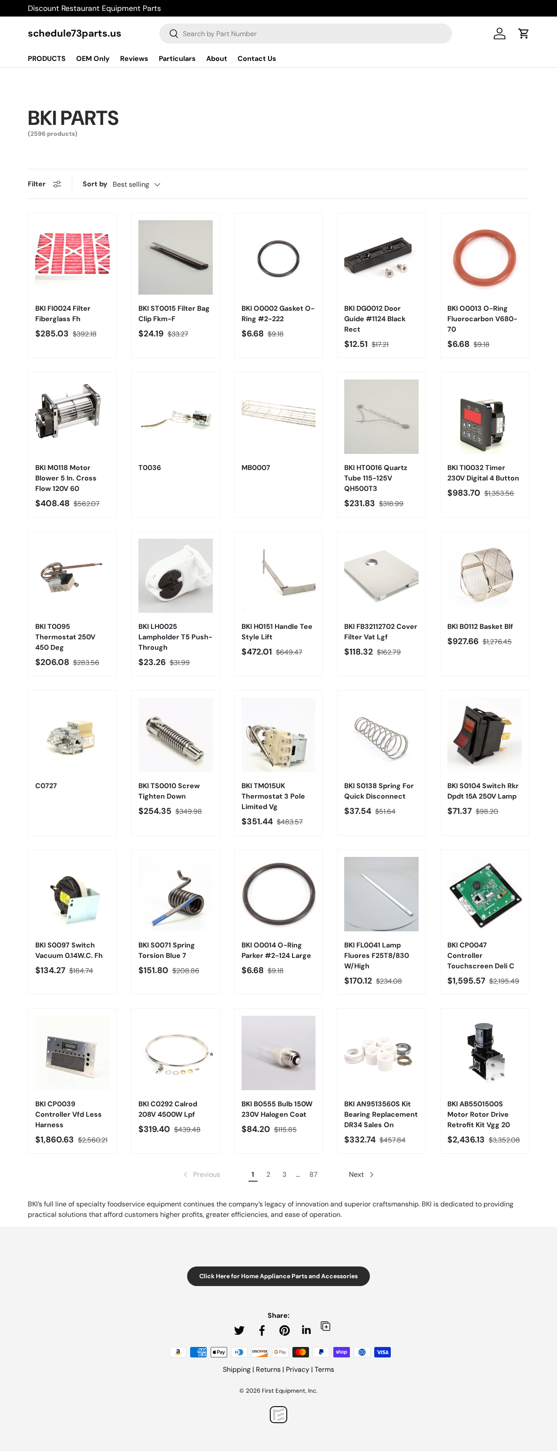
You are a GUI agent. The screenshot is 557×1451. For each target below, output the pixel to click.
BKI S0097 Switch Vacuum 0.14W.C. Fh (69, 950)
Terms (324, 1369)
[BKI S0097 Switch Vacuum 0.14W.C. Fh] (72, 894)
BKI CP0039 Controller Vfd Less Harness (68, 1114)
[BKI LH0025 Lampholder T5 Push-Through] (175, 576)
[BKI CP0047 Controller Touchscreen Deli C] (484, 894)
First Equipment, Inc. (290, 1390)
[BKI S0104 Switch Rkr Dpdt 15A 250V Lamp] (484, 735)
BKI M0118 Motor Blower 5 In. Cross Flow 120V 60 (66, 478)
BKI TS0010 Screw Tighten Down (169, 791)
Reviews (134, 58)
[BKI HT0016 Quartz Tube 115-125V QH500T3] (381, 417)
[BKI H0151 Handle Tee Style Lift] (279, 576)
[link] (201, 1174)
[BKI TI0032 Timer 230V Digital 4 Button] (484, 417)
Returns (268, 1369)
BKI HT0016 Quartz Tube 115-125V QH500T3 (375, 478)
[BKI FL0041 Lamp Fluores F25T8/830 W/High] (381, 894)
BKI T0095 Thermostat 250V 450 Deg (65, 637)
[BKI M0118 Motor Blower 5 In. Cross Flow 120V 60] (72, 417)
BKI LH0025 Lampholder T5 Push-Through (175, 637)
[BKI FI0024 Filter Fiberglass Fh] (72, 257)
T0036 (149, 467)
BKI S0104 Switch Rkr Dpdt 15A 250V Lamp (483, 791)
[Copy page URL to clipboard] (325, 1325)
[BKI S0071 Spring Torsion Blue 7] (175, 894)
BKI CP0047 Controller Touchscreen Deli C (480, 955)
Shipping (237, 1369)
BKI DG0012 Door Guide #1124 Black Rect (375, 319)
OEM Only (93, 58)
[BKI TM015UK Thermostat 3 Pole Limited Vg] (279, 735)
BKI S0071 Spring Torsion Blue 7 (166, 950)
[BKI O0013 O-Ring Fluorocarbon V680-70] (484, 257)
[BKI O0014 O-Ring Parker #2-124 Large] (279, 894)
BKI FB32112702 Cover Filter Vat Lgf (380, 632)
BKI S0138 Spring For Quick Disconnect (379, 791)
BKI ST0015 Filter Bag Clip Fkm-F (174, 313)
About (216, 58)
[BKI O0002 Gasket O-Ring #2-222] (279, 257)
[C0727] (72, 735)
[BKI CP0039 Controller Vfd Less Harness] (72, 1053)
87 (313, 1174)
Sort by (95, 183)
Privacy (297, 1369)
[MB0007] (279, 417)
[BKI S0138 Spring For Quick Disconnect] (381, 735)
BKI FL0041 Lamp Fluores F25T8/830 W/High (376, 955)
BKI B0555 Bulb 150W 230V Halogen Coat (277, 1109)
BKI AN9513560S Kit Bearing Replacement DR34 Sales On (381, 1114)
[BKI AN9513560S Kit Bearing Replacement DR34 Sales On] (381, 1053)
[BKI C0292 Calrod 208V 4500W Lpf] (175, 1053)
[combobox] (306, 34)
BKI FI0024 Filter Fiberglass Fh (63, 313)
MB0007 (256, 467)
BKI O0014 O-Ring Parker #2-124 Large (276, 950)
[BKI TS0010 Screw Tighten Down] (175, 735)
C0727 (46, 785)
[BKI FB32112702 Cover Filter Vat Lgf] (381, 576)
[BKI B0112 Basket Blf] (484, 576)
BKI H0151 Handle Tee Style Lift (277, 632)
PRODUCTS (47, 58)
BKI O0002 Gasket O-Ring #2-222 (278, 313)
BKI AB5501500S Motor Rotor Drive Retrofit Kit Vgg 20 (478, 1114)
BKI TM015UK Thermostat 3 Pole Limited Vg (273, 796)
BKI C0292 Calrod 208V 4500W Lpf (167, 1109)
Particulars (177, 58)
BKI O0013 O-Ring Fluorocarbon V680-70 (482, 319)
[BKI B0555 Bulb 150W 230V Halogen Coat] (279, 1053)
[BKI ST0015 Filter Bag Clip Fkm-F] (175, 257)
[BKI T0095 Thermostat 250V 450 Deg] (72, 576)
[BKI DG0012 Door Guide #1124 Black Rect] (381, 257)
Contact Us (257, 58)
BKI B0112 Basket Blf (480, 626)
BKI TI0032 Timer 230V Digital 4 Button (483, 473)
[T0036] (175, 417)
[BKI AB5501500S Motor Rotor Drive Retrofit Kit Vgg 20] (484, 1053)
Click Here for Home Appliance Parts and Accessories (278, 1276)
